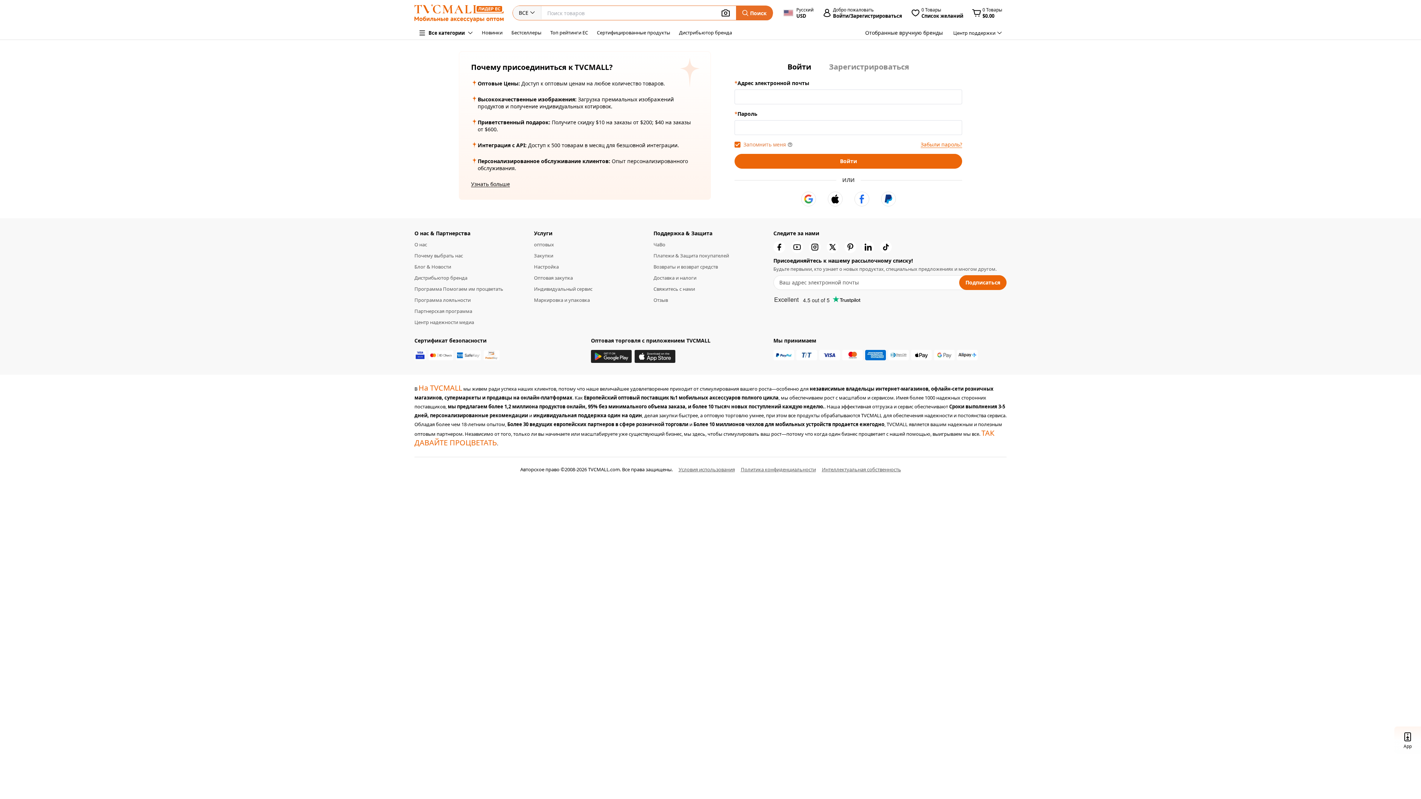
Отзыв (661, 300)
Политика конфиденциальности (778, 469)
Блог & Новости (432, 266)
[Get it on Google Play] (611, 356)
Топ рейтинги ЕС (569, 32)
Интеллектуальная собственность (861, 469)
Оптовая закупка (553, 277)
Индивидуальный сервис (563, 289)
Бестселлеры (526, 32)
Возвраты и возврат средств (686, 266)
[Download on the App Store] (655, 356)
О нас (420, 244)
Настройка (546, 266)
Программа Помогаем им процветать (458, 289)
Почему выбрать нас (438, 255)
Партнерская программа (443, 311)
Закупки (543, 255)
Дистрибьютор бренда (705, 32)
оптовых (544, 244)
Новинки (492, 32)
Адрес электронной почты (773, 83)
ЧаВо (659, 244)
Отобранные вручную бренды (904, 32)
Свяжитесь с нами (674, 289)
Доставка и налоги (675, 277)
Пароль (747, 113)
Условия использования (707, 469)
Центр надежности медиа (444, 322)
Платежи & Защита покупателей (691, 255)
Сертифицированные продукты (633, 32)
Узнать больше (490, 184)
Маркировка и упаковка (562, 300)
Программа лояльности (442, 300)
